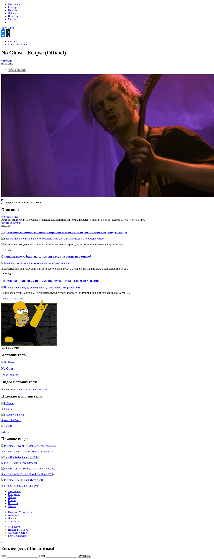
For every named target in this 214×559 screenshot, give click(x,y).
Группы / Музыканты (20, 512)
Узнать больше (9, 374)
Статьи (12, 506)
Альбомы (13, 515)
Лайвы (12, 497)
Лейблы (12, 518)
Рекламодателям (17, 535)
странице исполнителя (34, 389)
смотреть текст (9, 216)
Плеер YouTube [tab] (17, 70)
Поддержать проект (19, 529)
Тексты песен (15, 521)
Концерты (14, 494)
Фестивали (14, 491)
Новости (13, 503)
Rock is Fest (7, 27)
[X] (8, 31)
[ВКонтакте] (3, 31)
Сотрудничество (17, 532)
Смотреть (6, 60)
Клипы (12, 500)
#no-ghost (13, 41)
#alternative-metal (17, 44)
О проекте (14, 526)
